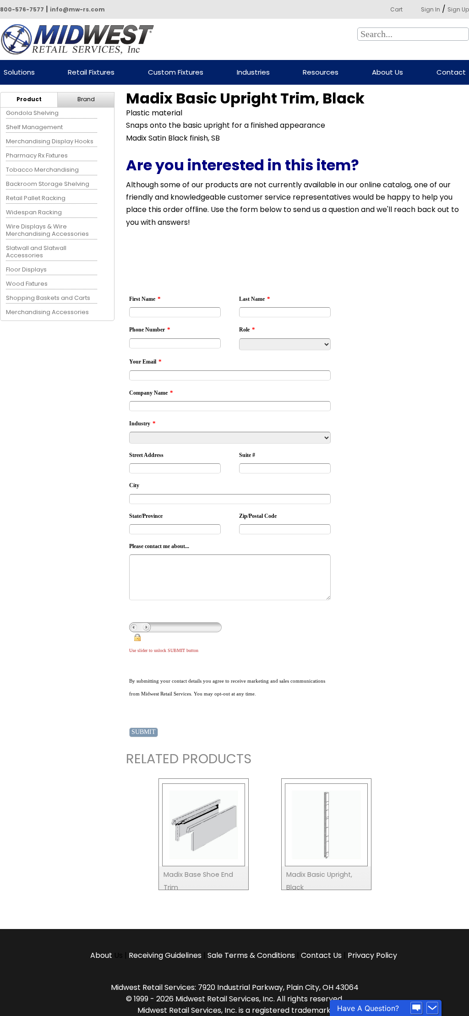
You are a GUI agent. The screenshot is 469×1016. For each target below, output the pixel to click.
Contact (451, 72)
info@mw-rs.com (77, 9)
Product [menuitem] (29, 99)
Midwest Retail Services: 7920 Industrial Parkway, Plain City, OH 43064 (235, 987)
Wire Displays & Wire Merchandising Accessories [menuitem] (47, 230)
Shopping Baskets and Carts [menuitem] (48, 297)
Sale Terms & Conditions (251, 955)
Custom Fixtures (175, 72)
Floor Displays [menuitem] (26, 269)
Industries (253, 72)
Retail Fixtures (91, 72)
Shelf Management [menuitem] (34, 127)
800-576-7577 (22, 9)
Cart (396, 9)
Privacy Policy (372, 955)
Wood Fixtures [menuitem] (27, 283)
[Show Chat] (416, 1008)
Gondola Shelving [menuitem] (32, 113)
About (102, 955)
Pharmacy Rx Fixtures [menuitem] (37, 155)
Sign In (430, 9)
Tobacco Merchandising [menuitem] (42, 169)
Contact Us (321, 955)
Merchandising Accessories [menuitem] (47, 312)
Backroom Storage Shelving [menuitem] (47, 183)
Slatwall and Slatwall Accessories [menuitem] (36, 252)
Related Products (188, 760)
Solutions (19, 72)
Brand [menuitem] (86, 99)
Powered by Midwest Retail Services (80, 39)
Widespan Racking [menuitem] (34, 212)
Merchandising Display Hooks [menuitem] (49, 141)
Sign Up (458, 9)
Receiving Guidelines (165, 955)
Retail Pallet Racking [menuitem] (35, 198)
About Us (387, 72)
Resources (320, 72)
